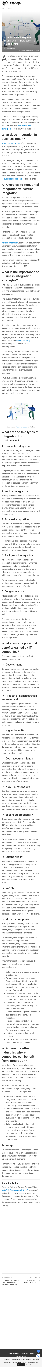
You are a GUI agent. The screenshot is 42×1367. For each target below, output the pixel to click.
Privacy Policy (21, 1357)
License (31, 1354)
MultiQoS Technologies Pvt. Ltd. (15, 1190)
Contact (16, 1354)
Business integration (11, 143)
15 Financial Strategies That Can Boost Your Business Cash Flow (10, 1282)
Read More (29, 1365)
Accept (20, 1365)
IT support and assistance (13, 179)
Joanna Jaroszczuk (29, 50)
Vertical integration (10, 243)
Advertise (24, 1354)
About (10, 1354)
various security (23, 340)
